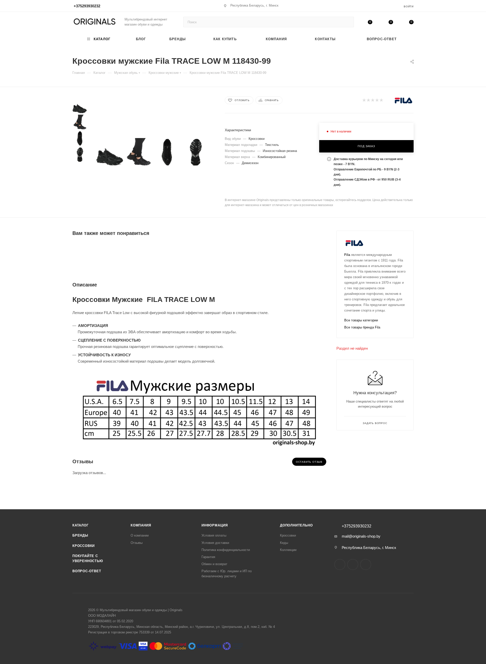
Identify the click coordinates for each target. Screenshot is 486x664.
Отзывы (137, 543)
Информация (214, 525)
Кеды (284, 543)
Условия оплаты (213, 535)
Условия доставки (215, 543)
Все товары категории (361, 320)
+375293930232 (87, 6)
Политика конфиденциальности (225, 550)
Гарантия (208, 557)
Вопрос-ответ (86, 571)
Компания (141, 525)
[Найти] (347, 22)
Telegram (352, 564)
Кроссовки (83, 546)
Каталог (80, 525)
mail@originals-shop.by (361, 536)
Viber (365, 564)
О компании (140, 535)
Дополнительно (296, 525)
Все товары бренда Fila (362, 327)
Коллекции (288, 550)
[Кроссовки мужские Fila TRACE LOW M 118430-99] (109, 152)
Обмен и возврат (214, 564)
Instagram (339, 564)
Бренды (80, 535)
